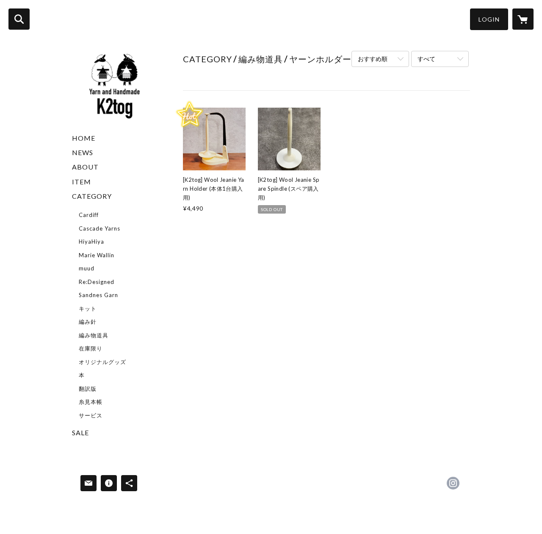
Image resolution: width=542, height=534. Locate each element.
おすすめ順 (372, 58)
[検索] (19, 19)
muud (86, 268)
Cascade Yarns (99, 228)
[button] (489, 19)
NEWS (82, 152)
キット (88, 308)
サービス (90, 415)
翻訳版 (88, 388)
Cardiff (89, 214)
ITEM (81, 182)
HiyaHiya (91, 241)
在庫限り (90, 348)
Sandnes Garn (98, 295)
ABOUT (85, 167)
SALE (80, 432)
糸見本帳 (90, 401)
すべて (426, 58)
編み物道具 (93, 335)
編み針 (88, 321)
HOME (83, 138)
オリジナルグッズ (102, 362)
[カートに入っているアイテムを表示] (523, 19)
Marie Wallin (96, 255)
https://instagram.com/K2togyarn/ (453, 483)
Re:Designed (96, 281)
